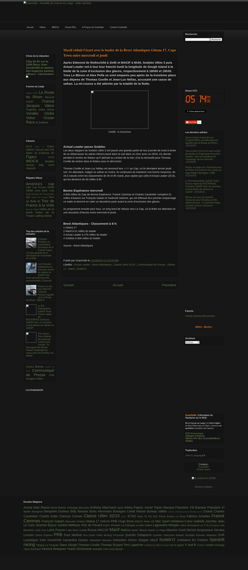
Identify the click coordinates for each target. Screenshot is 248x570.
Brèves (40, 366)
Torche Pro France (40, 197)
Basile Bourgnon (34, 511)
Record (49, 97)
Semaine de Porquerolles (42, 194)
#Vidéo (189, 441)
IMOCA (35, 161)
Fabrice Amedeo (199, 516)
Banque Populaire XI (209, 507)
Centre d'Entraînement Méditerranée (185, 512)
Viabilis (201, 545)
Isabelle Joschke (206, 521)
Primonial (119, 535)
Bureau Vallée (157, 511)
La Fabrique (128, 525)
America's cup (40, 184)
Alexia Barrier (58, 507)
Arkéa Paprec (134, 507)
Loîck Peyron (56, 530)
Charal (208, 511)
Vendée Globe (40, 113)
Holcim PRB (109, 521)
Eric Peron (160, 516)
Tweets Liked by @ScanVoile (200, 316)
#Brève (189, 438)
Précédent (169, 285)
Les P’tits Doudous (209, 525)
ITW (51, 375)
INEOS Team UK (145, 521)
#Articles (200, 436)
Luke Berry (73, 530)
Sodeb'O (82, 268)
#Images (189, 436)
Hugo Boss (126, 521)
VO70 (51, 165)
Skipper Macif (148, 540)
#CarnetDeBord (211, 438)
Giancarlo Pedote (75, 521)
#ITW (187, 433)
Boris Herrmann (101, 511)
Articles (30, 367)
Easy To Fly (145, 516)
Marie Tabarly (139, 530)
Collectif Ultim (42, 150)
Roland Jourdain (186, 535)
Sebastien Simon (125, 540)
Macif (71, 268)
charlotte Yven (101, 549)
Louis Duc (40, 530)
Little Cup (32, 187)
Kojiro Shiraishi (112, 525)
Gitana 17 (93, 521)
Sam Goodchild (51, 540)
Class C (41, 147)
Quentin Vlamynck (164, 535)
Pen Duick (89, 535)
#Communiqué (196, 433)
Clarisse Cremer (71, 516)
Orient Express (44, 535)
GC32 (51, 157)
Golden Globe (32, 93)
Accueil (118, 285)
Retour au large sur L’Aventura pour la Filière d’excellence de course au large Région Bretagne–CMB (203, 170)
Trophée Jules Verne (40, 109)
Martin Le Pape (157, 530)
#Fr (195, 438)
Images (31, 378)
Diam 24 (32, 152)
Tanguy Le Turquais (47, 545)
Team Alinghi (68, 545)
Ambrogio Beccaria (78, 507)
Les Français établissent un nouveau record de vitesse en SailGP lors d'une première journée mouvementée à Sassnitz (40, 272)
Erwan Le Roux (177, 516)
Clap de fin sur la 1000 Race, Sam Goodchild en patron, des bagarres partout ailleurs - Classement (40, 68)
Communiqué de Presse (151, 264)
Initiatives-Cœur (182, 521)
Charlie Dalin (49, 516)
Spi (28, 197)
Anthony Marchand (103, 507)
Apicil (120, 507)
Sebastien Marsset (101, 540)
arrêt (126, 168)
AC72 (30, 146)
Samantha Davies (76, 540)
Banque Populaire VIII (179, 507)
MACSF (103, 530)
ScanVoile (203, 467)
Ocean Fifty (37, 165)
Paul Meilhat (73, 535)
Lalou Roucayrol (190, 525)
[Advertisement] (119, 37)
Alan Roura (41, 507)
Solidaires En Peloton (193, 540)
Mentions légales (203, 487)
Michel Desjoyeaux (200, 530)
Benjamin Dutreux (57, 511)
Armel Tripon (154, 507)
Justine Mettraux (70, 525)
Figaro (37, 157)
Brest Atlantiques (102, 264)
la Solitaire (42, 122)
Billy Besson (79, 511)
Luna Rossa (88, 530)
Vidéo (39, 378)
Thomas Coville (89, 545)
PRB (59, 534)
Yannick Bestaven (54, 549)
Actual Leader (82, 264)
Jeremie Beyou (47, 525)
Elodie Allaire (204, 469)
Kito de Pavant (92, 525)
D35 (52, 150)
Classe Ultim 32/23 (125, 264)
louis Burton (116, 549)
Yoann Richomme (79, 549)
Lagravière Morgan (166, 525)
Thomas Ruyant (112, 545)
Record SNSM (46, 187)
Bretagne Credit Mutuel (130, 511)
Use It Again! (177, 545)
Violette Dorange (214, 545)
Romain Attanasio (207, 535)
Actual (28, 507)
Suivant (68, 285)
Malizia (126, 530)
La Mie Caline (144, 525)
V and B (191, 545)
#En (200, 438)
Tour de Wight (32, 209)
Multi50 (49, 161)
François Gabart (53, 521)
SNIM (30, 190)
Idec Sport (162, 521)
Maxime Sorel (176, 530)
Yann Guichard (32, 549)
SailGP (34, 101)
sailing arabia (43, 215)
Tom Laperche (134, 545)
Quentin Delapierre (139, 535)
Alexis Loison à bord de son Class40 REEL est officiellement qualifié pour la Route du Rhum (201, 140)
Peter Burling (104, 535)
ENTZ (124, 516)
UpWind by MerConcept (156, 545)
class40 (31, 168)
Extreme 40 (46, 152)
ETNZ (132, 516)
